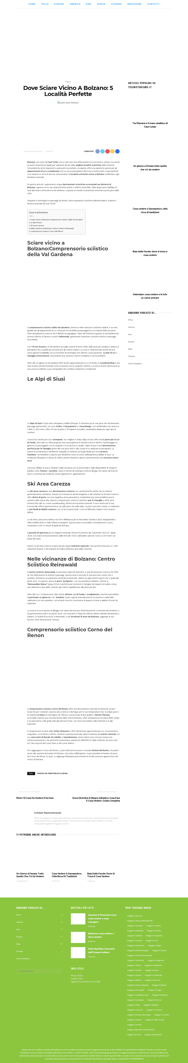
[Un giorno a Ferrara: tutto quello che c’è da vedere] (32, 855)
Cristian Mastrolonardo (33, 151)
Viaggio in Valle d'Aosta (154, 1019)
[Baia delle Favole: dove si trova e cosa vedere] (103, 855)
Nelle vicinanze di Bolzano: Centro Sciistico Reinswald (52, 228)
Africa (101, 4)
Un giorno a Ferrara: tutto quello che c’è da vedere (30, 875)
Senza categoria (135, 363)
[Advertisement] (94, 53)
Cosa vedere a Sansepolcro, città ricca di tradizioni (67, 875)
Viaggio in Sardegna (135, 1000)
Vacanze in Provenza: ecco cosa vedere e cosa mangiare (102, 918)
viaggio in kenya (152, 970)
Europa (59, 4)
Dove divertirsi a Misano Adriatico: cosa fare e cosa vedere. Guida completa (96, 799)
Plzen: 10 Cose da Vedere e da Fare (35, 798)
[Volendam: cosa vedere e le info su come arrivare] (150, 278)
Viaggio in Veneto (134, 1024)
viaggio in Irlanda (134, 970)
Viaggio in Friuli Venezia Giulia (139, 955)
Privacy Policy (77, 975)
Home (32, 4)
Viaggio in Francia (159, 950)
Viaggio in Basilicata (135, 930)
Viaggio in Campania (154, 935)
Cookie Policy (77, 978)
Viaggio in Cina (151, 940)
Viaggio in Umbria (134, 1019)
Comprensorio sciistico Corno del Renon (47, 231)
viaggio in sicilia (133, 1005)
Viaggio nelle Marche (153, 1034)
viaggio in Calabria (134, 935)
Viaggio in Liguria (134, 975)
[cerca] (180, 21)
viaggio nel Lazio (134, 1034)
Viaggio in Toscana (154, 1010)
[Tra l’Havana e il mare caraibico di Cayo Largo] (150, 107)
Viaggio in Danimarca (135, 945)
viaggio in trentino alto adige (52, 773)
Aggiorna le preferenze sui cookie (86, 981)
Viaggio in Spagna (151, 1005)
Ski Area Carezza (37, 225)
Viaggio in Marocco (152, 980)
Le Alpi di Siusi (36, 222)
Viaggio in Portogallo (135, 990)
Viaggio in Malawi (134, 980)
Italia (45, 4)
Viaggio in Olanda (159, 985)
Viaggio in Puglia (154, 990)
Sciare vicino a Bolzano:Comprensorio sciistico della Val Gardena (57, 219)
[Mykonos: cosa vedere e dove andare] (78, 937)
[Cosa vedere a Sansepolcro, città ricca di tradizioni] (68, 855)
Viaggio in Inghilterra (153, 965)
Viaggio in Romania (160, 995)
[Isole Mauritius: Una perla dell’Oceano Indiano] (78, 952)
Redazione (134, 4)
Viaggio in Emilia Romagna (138, 950)
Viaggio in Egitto (154, 945)
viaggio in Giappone (155, 960)
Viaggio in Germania (135, 960)
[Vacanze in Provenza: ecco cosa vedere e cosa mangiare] (78, 918)
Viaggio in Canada (134, 940)
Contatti (153, 4)
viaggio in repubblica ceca (138, 995)
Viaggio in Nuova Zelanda (137, 985)
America (75, 4)
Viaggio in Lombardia (153, 975)
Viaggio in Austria (153, 925)
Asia (88, 4)
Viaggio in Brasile (154, 930)
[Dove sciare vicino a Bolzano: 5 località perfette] (68, 102)
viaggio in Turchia (161, 1015)
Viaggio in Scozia (154, 1000)
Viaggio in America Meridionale (140, 920)
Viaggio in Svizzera (135, 1010)
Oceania (116, 4)
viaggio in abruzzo (134, 916)
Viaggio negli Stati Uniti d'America (140, 1029)
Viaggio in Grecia (134, 965)
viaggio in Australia (135, 925)
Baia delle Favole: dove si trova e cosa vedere (101, 875)
